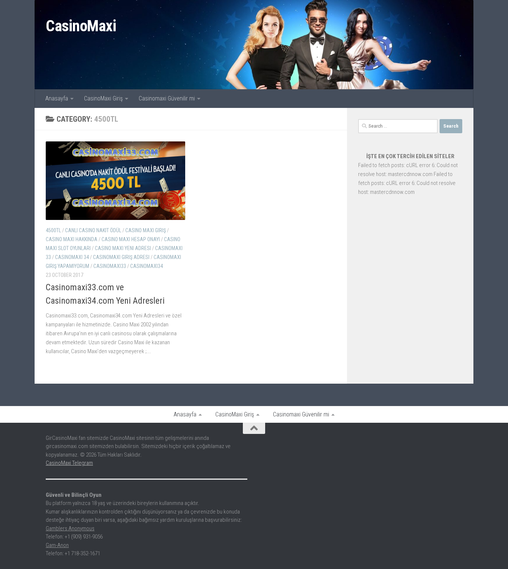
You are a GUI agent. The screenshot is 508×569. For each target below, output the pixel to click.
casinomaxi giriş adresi (121, 257)
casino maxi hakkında (71, 239)
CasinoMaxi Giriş (103, 98)
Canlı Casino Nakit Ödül (93, 230)
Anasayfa (56, 98)
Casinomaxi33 (109, 266)
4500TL (53, 230)
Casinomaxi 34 (72, 257)
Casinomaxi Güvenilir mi (167, 98)
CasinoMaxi (81, 26)
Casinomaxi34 (146, 266)
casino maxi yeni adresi (123, 248)
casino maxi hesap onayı (131, 239)
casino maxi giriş (145, 230)
